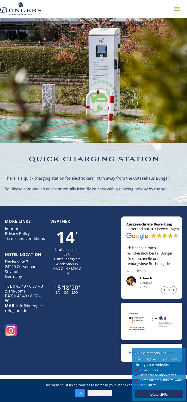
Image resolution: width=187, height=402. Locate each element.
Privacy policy (99, 393)
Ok (80, 393)
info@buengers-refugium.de (25, 308)
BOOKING (159, 394)
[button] (173, 290)
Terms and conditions (25, 238)
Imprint (12, 228)
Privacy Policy (17, 233)
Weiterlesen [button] (136, 271)
